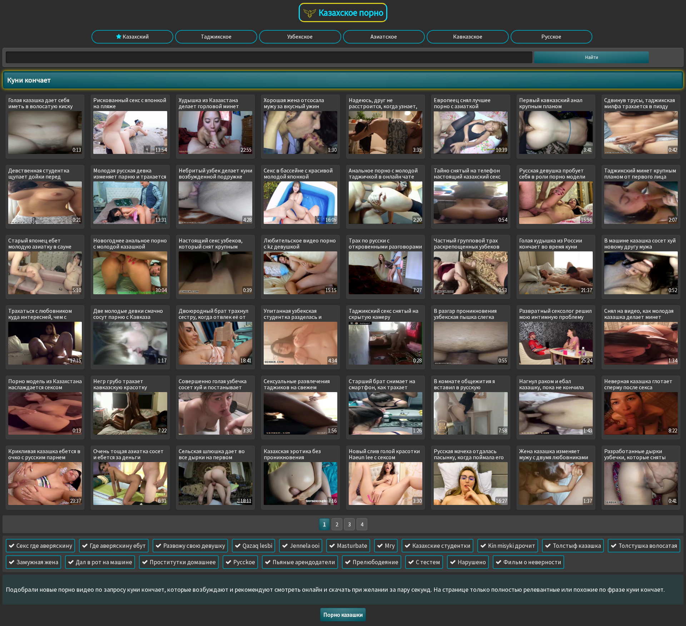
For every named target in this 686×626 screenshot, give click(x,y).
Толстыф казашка (576, 546)
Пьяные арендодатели (303, 562)
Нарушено (471, 562)
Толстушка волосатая (647, 546)
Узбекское (300, 36)
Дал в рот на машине (103, 562)
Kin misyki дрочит (511, 546)
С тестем (427, 562)
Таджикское (216, 36)
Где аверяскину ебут (117, 546)
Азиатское (384, 36)
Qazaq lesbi (257, 546)
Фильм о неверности (531, 562)
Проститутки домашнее (182, 562)
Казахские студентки (441, 546)
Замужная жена (36, 562)
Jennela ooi (304, 546)
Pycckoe (243, 562)
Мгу (389, 546)
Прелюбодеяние (375, 562)
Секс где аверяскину (43, 546)
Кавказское (467, 36)
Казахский (135, 36)
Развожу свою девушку (193, 546)
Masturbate (351, 546)
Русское (551, 36)
